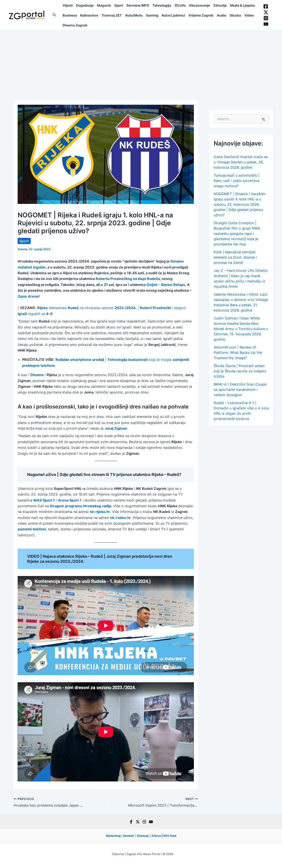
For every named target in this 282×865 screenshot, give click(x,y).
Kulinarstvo (89, 15)
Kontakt (128, 835)
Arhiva (156, 835)
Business (70, 15)
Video (249, 15)
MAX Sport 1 (44, 500)
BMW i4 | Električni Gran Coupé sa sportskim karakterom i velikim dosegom (240, 389)
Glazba (235, 15)
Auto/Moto (134, 15)
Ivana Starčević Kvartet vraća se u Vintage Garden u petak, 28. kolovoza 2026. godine (241, 162)
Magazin (104, 5)
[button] (54, 15)
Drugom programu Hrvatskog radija (80, 506)
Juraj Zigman (116, 428)
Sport (118, 5)
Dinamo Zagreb (75, 25)
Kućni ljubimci (173, 15)
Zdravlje (220, 5)
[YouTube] (265, 24)
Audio (221, 15)
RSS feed (169, 835)
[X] (138, 822)
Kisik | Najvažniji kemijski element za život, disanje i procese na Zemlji (235, 257)
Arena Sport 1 (70, 500)
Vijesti (68, 5)
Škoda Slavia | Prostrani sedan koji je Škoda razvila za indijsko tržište (240, 371)
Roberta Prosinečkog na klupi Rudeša (128, 278)
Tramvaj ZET (112, 15)
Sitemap (143, 835)
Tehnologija (161, 5)
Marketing (113, 835)
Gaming (152, 15)
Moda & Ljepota (242, 5)
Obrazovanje (199, 5)
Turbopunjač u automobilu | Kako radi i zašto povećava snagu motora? (237, 180)
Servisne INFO (137, 5)
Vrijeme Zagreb (200, 15)
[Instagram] (265, 18)
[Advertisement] (141, 63)
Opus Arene (28, 296)
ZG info (180, 5)
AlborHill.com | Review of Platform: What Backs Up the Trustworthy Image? (238, 352)
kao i (32, 375)
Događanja (85, 5)
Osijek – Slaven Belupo (166, 284)
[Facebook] (265, 6)
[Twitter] (265, 12)
